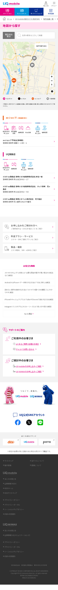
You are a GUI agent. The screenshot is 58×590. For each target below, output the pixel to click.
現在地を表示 (9, 35)
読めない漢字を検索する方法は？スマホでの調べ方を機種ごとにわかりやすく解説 (28, 291)
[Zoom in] (52, 77)
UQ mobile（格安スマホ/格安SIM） (27, 19)
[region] (29, 68)
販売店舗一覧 (48, 19)
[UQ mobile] (11, 4)
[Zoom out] (52, 81)
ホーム (9, 19)
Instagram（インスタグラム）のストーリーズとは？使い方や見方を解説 (28, 306)
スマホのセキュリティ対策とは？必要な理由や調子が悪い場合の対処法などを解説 (29, 274)
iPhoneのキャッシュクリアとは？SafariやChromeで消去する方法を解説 (29, 299)
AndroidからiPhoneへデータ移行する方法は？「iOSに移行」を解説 (27, 282)
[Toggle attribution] (52, 91)
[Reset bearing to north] (52, 85)
